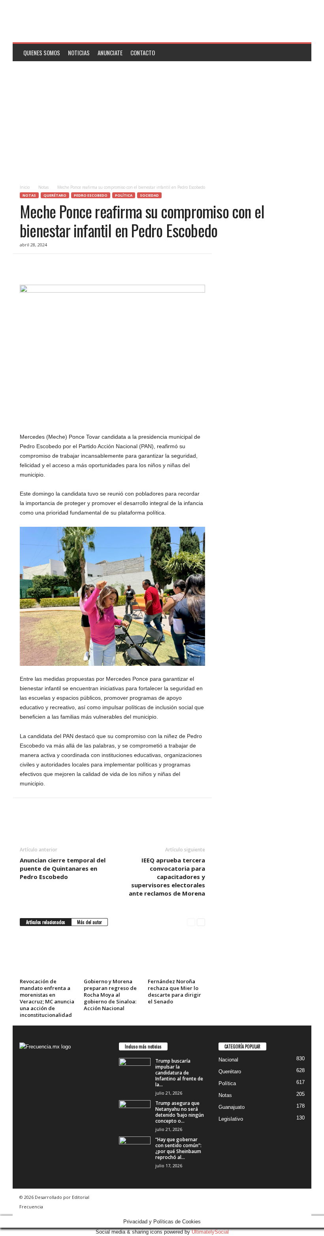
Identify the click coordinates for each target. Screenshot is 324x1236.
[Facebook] (28, 266)
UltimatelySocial (210, 1232)
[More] (100, 266)
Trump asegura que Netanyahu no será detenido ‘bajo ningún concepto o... (179, 1112)
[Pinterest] (64, 266)
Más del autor (89, 922)
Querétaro (54, 195)
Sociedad (149, 195)
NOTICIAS (79, 52)
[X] (46, 266)
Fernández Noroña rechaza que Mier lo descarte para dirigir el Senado (174, 991)
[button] (299, 52)
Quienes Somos (41, 52)
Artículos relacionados (45, 922)
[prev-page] (191, 922)
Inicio (25, 187)
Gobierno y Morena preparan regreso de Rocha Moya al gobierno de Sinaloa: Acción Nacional (110, 995)
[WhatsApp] (82, 266)
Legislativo (231, 1119)
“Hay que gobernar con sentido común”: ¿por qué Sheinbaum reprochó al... (178, 1148)
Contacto (142, 52)
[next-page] (201, 922)
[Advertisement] (162, 120)
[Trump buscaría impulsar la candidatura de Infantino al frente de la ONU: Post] (135, 1070)
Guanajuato (232, 1107)
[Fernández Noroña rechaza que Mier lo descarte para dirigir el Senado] (176, 954)
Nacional (228, 1060)
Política (123, 195)
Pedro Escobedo (90, 195)
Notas (43, 187)
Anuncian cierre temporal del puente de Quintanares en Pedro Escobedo (62, 868)
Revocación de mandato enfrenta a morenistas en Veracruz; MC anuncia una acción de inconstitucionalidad (47, 998)
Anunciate (110, 52)
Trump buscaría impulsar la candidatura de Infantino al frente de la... (179, 1073)
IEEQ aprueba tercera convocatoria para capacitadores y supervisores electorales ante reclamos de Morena (167, 876)
